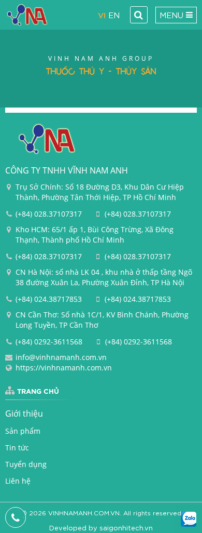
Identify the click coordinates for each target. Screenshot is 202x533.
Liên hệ (18, 481)
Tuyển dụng (26, 464)
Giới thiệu (24, 413)
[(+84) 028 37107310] (15, 517)
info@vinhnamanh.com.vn (61, 357)
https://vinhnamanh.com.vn (64, 367)
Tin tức (17, 447)
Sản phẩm (22, 431)
